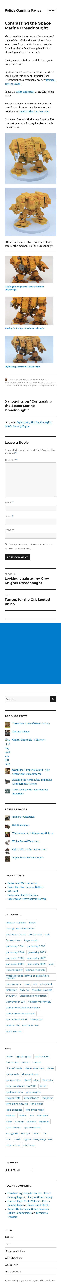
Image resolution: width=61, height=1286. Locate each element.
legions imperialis (35, 970)
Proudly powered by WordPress (41, 1280)
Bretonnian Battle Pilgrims (23, 895)
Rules (8, 1244)
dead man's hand (16, 934)
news (27, 984)
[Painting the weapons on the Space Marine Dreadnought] (29, 269)
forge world (30, 940)
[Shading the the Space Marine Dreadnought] (29, 311)
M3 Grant (13, 891)
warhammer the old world (20, 1013)
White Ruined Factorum (25, 841)
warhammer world (16, 1019)
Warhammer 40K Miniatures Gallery (32, 833)
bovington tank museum (20, 928)
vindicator (29, 1145)
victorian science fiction (33, 995)
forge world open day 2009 (21, 1086)
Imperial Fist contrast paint (34, 111)
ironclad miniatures (17, 1104)
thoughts (11, 995)
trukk (17, 1139)
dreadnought (22, 385)
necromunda (13, 984)
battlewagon (42, 1056)
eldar (36, 1080)
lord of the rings (35, 1109)
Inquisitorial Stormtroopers (28, 857)
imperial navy (31, 1098)
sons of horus (13, 1127)
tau (45, 1133)
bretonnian (12, 1062)
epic (47, 934)
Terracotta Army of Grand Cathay (31, 723)
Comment (11, 460)
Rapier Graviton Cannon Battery (26, 887)
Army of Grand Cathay (40, 1197)
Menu (52, 10)
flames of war (13, 940)
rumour (19, 1121)
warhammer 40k (41, 379)
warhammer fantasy (39, 1001)
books (32, 922)
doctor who (35, 934)
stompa (25, 1133)
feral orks (48, 1080)
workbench (38, 382)
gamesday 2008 (15, 964)
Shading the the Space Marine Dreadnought (24, 328)
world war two (14, 1031)
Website (9, 530)
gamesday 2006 (15, 958)
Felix (11, 379)
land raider (37, 1104)
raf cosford (46, 984)
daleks (50, 1068)
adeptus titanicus (16, 922)
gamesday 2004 (15, 952)
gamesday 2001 (15, 946)
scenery (31, 1121)
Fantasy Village (21, 731)
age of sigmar (23, 1056)
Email (9, 516)
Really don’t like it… (39, 1205)
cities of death (14, 1068)
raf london (11, 990)
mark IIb (10, 1115)
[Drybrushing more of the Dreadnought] (29, 349)
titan (8, 1139)
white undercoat (25, 91)
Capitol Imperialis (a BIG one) (29, 739)
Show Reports (13, 1271)
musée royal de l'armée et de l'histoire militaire (27, 976)
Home (8, 1230)
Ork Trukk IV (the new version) (29, 849)
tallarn (36, 1133)
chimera (36, 1062)
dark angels (12, 1074)
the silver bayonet (42, 990)
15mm (9, 1056)
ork (35, 984)
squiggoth (12, 1133)
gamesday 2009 (36, 964)
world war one (30, 1025)
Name (9, 502)
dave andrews (30, 1074)
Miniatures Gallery (15, 1251)
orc (32, 1115)
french (43, 1086)
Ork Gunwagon (20, 825)
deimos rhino (13, 1080)
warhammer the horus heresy (18, 382)
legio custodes (14, 1109)
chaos (25, 1062)
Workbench (11, 1264)
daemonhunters (34, 1068)
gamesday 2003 (36, 946)
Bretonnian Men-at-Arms (22, 883)
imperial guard (14, 970)
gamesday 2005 (37, 952)
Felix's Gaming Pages (23, 10)
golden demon (14, 1092)
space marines (49, 385)
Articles (9, 1237)
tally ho (24, 990)
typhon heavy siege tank (38, 1139)
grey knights (33, 1092)
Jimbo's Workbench (23, 816)
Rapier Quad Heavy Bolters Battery (27, 898)
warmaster (36, 1019)
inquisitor (47, 1098)
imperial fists (36, 385)
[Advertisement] (30, 653)
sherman (44, 1121)
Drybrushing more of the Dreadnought (22, 367)
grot (51, 964)
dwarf (27, 1080)
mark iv (23, 1115)
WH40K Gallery (13, 1258)
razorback (42, 1115)
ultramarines (13, 1145)
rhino (9, 1121)
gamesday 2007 (36, 958)
